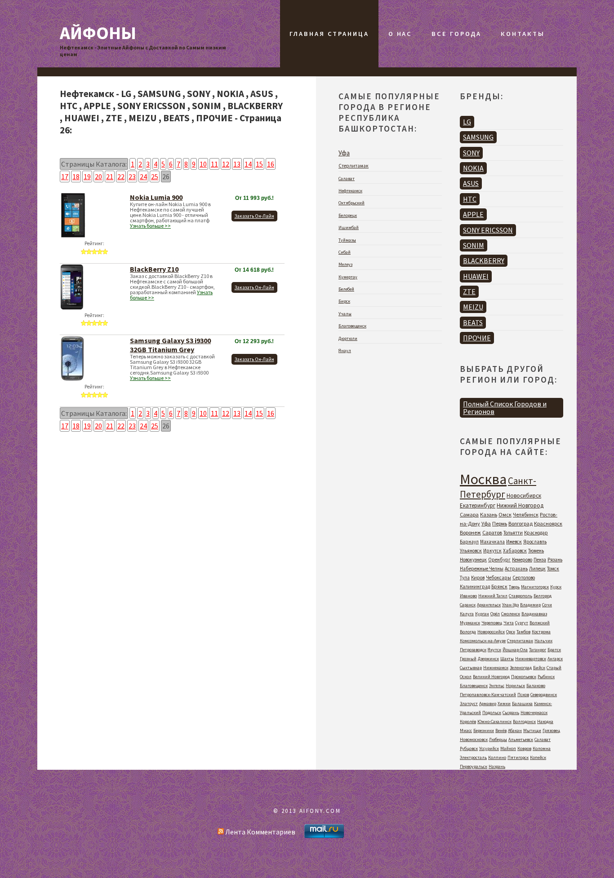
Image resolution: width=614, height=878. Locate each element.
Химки (504, 703)
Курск (555, 587)
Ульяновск (471, 550)
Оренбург (499, 559)
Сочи (547, 605)
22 (121, 176)
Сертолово (523, 577)
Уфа (344, 153)
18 (76, 176)
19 (87, 176)
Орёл (495, 614)
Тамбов (523, 632)
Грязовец (551, 730)
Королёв (468, 721)
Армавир (487, 703)
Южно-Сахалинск (494, 721)
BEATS (473, 322)
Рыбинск (546, 676)
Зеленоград (521, 668)
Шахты (507, 659)
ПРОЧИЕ (477, 337)
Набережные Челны (481, 568)
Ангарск (555, 659)
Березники (483, 730)
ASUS (471, 183)
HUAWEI (476, 276)
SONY (471, 152)
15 (259, 163)
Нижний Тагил (492, 596)
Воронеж (470, 532)
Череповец (491, 623)
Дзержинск (488, 659)
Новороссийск (491, 632)
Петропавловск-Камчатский (488, 694)
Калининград (475, 586)
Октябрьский (351, 203)
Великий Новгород (491, 676)
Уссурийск (489, 748)
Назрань (497, 766)
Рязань (554, 559)
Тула (465, 577)
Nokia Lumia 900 (156, 197)
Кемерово (522, 559)
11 (214, 163)
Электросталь (473, 757)
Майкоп (508, 748)
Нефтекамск (350, 191)
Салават (346, 178)
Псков (523, 694)
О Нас (400, 34)
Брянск (499, 586)
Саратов (492, 532)
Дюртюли (347, 338)
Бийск (539, 668)
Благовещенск (352, 326)
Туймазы (347, 240)
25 (154, 176)
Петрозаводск (473, 650)
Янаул (344, 350)
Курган (482, 614)
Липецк (537, 568)
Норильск (515, 685)
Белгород (543, 596)
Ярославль (535, 541)
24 (143, 176)
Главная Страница (329, 34)
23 (132, 176)
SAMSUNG (478, 136)
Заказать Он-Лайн (254, 216)
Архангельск (489, 605)
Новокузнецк (473, 559)
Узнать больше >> (150, 225)
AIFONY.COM (320, 810)
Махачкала (492, 541)
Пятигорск (518, 757)
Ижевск (514, 541)
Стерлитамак (353, 166)
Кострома (541, 632)
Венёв (501, 730)
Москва (483, 479)
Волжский (539, 623)
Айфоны (98, 33)
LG (467, 121)
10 (203, 163)
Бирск (344, 301)
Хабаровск (515, 550)
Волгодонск (524, 721)
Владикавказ (534, 614)
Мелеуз (345, 264)
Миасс (466, 730)
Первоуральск (473, 766)
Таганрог (537, 650)
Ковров (524, 748)
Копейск (538, 757)
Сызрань (511, 712)
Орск (510, 632)
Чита (508, 623)
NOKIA (473, 167)
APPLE (473, 214)
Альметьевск (520, 739)
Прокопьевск (523, 676)
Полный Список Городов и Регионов (505, 407)
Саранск (468, 605)
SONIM (473, 245)
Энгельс (496, 685)
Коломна (542, 748)
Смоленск (510, 614)
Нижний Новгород (520, 505)
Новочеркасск (534, 712)
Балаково (535, 685)
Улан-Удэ (510, 605)
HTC (469, 198)
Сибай (344, 252)
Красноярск (548, 523)
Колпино (497, 757)
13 (236, 163)
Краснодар (536, 532)
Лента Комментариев (259, 831)
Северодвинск (543, 694)
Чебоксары (498, 577)
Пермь (499, 523)
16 (270, 163)
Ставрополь (520, 596)
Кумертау (347, 277)
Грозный (468, 659)
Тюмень (536, 550)
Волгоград (520, 523)
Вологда (468, 632)
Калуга (467, 614)
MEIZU (473, 306)
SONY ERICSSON (488, 229)
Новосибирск (524, 495)
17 (64, 176)
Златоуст (469, 703)
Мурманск (470, 623)
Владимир (530, 605)
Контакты (522, 34)
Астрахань (516, 568)
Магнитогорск (535, 587)
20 (98, 176)
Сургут (521, 623)
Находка (545, 721)
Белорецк (347, 215)
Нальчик (543, 641)
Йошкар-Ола (515, 650)
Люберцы (498, 739)
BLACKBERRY (483, 260)
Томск (553, 568)
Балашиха (522, 703)
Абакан (515, 730)
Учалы (344, 314)
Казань (488, 514)
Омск (505, 514)
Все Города (456, 34)
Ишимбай (348, 227)
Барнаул (469, 541)
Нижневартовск (530, 659)
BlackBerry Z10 (154, 269)
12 (225, 163)
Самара (469, 514)
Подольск (491, 712)
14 (248, 163)
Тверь (514, 587)
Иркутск (492, 550)
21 (109, 176)
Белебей (346, 289)
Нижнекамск (495, 668)
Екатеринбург (477, 505)
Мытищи (532, 730)
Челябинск (525, 514)
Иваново (468, 596)
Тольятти (513, 532)
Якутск (494, 650)
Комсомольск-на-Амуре (483, 641)
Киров (478, 577)
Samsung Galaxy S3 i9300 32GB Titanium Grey (170, 345)
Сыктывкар (471, 668)
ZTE (469, 291)
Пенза (540, 559)
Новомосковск (474, 739)
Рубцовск (469, 748)
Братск (554, 650)
